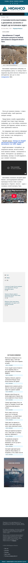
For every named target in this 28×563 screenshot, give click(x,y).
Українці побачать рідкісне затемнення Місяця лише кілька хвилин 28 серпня (12, 295)
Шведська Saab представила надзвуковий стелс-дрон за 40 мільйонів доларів (12, 303)
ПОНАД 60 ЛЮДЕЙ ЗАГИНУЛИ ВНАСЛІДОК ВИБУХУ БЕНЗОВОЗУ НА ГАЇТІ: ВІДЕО (13, 142)
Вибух (8, 277)
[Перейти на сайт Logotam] (14, 486)
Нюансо (14, 540)
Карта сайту (7, 554)
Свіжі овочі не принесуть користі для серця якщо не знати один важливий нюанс (13, 424)
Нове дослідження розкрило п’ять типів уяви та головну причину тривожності (13, 432)
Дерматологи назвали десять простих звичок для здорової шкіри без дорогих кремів (13, 387)
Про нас (11, 1)
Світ (7, 17)
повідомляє (5, 77)
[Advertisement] (14, 94)
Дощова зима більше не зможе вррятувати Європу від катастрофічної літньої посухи (14, 396)
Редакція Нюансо (17, 28)
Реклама (21, 1)
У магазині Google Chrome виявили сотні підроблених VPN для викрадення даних (13, 288)
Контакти (16, 1)
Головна (7, 1)
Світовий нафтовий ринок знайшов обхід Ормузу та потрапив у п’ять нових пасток (14, 450)
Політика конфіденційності (10, 556)
